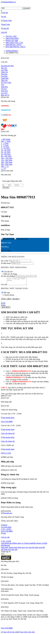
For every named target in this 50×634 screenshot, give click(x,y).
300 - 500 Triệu (6, 164)
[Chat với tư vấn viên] (9, 632)
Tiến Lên (4, 80)
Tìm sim (6, 187)
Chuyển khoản (8, 295)
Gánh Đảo (5, 78)
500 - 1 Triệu (5, 141)
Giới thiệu (4, 543)
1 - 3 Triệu (5, 143)
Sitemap (7, 545)
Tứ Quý (4, 89)
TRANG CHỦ (11, 36)
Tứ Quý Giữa (6, 83)
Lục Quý (4, 93)
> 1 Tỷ (3, 169)
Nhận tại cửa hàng (10, 274)
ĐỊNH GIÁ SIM (12, 40)
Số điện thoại (6, 263)
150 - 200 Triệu (6, 160)
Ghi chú (4, 284)
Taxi (2, 85)
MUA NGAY (6, 307)
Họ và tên (5, 261)
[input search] (26, 8)
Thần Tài (4, 72)
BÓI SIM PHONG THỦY (15, 47)
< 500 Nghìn (5, 139)
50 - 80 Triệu (5, 154)
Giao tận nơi (7, 272)
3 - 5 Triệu (5, 146)
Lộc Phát (4, 70)
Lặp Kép (4, 76)
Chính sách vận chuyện (25, 547)
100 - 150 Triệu (6, 158)
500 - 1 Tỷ (5, 166)
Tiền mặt (6, 293)
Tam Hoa (4, 87)
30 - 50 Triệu (5, 152)
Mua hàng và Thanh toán (23, 543)
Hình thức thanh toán (9, 547)
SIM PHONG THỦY (14, 45)
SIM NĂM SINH (12, 38)
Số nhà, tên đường (8, 276)
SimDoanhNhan (12, 51)
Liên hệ (11, 543)
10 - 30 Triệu (5, 150)
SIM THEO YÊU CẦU (14, 43)
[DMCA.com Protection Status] (6, 559)
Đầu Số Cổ (5, 95)
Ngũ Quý (4, 91)
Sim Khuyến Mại (7, 66)
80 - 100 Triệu (6, 156)
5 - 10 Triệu (5, 148)
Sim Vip (4, 68)
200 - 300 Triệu (6, 162)
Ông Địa (4, 74)
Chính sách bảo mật (10, 549)
